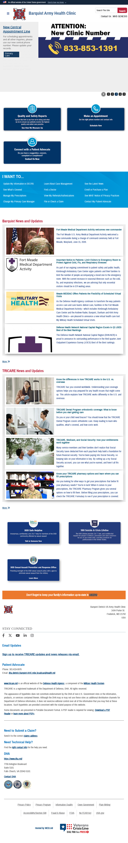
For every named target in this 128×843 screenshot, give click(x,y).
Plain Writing (104, 804)
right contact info (19, 747)
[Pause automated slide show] (103, 94)
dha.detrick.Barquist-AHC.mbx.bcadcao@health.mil (32, 673)
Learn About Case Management (58, 183)
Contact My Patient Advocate (98, 201)
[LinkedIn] (25, 636)
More (4, 361)
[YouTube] (18, 636)
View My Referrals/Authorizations (59, 195)
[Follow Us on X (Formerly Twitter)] (10, 636)
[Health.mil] (17, 784)
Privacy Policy (24, 804)
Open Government (86, 804)
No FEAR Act (85, 813)
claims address (30, 735)
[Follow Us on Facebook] (3, 636)
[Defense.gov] (8, 784)
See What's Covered (12, 189)
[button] (57, 2)
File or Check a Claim (54, 201)
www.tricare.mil (11, 683)
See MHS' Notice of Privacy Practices (102, 195)
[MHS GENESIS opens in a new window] (120, 16)
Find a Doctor (50, 189)
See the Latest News (94, 183)
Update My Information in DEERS (18, 183)
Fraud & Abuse (58, 813)
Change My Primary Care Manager (18, 201)
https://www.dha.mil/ (13, 758)
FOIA (71, 813)
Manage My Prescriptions (14, 195)
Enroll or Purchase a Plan (96, 189)
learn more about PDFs (23, 713)
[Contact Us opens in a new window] (106, 16)
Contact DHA (10, 776)
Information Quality (64, 804)
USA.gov (100, 813)
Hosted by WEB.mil (44, 828)
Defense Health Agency (53, 683)
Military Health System (94, 683)
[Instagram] (32, 636)
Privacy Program (43, 804)
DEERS (93, 595)
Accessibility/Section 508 (34, 813)
